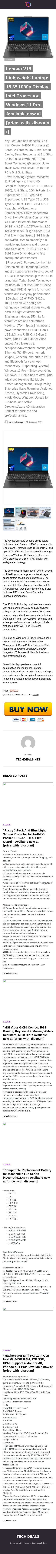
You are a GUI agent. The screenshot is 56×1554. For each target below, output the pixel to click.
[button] (4, 4)
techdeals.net (28, 759)
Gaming (10, 59)
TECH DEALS (28, 1536)
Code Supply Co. (39, 1543)
